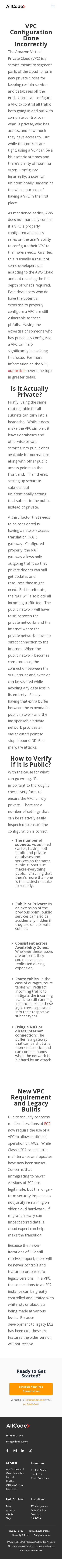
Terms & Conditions (39, 1530)
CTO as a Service (14, 1485)
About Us (10, 1510)
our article (16, 370)
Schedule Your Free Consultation (31, 1389)
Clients (9, 1514)
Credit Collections (39, 1478)
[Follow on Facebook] (7, 1451)
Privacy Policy (15, 1530)
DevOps (10, 1481)
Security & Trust (20, 1535)
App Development (15, 1469)
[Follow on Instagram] (15, 1451)
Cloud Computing (15, 1473)
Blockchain (11, 1489)
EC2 (47, 1123)
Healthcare (36, 1474)
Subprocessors (42, 1535)
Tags (8, 1518)
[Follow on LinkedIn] (23, 1451)
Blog (8, 1506)
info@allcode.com (35, 1399)
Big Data (10, 1477)
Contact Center (39, 1470)
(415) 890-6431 (31, 1404)
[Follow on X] (30, 1451)
